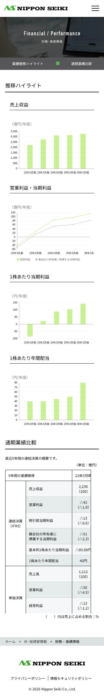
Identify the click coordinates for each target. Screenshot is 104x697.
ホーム (10, 641)
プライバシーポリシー (27, 678)
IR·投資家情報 (35, 641)
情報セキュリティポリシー (71, 678)
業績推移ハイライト (27, 63)
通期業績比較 (81, 63)
